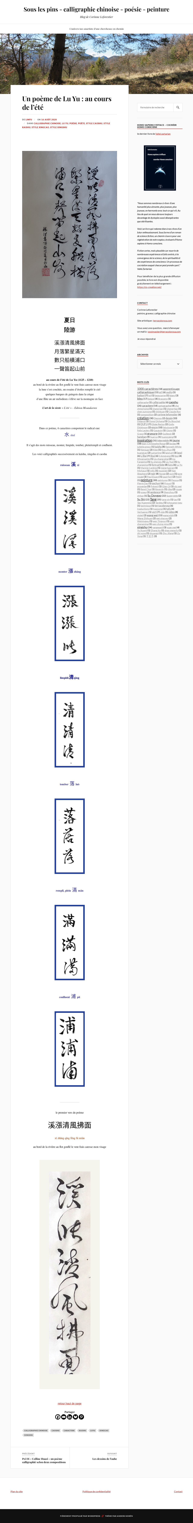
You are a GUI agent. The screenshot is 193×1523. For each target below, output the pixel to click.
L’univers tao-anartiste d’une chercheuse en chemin (97, 28)
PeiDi (179, 476)
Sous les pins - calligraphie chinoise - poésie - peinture (96, 9)
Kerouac (145, 449)
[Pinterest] (81, 1417)
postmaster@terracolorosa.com (164, 331)
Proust (167, 483)
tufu (168, 508)
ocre (171, 473)
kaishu (82, 1430)
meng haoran (167, 467)
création (143, 418)
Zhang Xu (156, 530)
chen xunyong (144, 411)
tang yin (166, 499)
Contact (178, 1491)
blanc (172, 395)
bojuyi (151, 398)
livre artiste (158, 464)
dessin (169, 418)
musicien (163, 470)
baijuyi (141, 395)
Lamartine (156, 452)
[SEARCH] (177, 107)
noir (153, 473)
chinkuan (160, 411)
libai (152, 455)
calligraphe (143, 402)
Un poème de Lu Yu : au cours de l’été (66, 102)
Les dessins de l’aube (104, 1458)
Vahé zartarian (163, 133)
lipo (176, 455)
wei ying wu (162, 518)
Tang (153, 499)
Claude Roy (175, 411)
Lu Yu (179, 464)
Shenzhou (169, 492)
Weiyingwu (143, 521)
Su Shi (141, 499)
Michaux (141, 470)
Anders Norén (125, 1516)
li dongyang (165, 455)
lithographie (143, 458)
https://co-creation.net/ (149, 287)
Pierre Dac (142, 483)
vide (162, 511)
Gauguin (157, 430)
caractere (69, 1430)
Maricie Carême (149, 467)
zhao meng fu (171, 530)
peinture (146, 480)
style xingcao (40, 127)
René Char (146, 489)
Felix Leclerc (143, 430)
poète (81, 123)
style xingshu (58, 127)
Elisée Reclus (158, 424)
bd (149, 395)
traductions (143, 508)
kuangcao (142, 452)
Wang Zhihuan (144, 518)
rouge (179, 489)
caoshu (56, 1430)
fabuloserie (168, 427)
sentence (155, 492)
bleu (140, 398)
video (171, 511)
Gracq (140, 433)
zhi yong (141, 533)
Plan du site (17, 1491)
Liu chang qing (161, 458)
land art (169, 452)
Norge (162, 473)
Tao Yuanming (144, 502)
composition (147, 414)
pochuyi (156, 483)
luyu (92, 1430)
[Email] (63, 1417)
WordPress (94, 1516)
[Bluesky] (75, 1417)
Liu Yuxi (170, 461)
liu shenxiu (156, 461)
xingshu (28, 1435)
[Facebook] (57, 1417)
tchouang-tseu (174, 502)
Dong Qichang (156, 421)
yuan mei (171, 527)
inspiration (144, 440)
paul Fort (167, 476)
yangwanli (157, 527)
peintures (163, 480)
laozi (179, 452)
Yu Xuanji (142, 530)
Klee (155, 449)
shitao (140, 495)
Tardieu (159, 502)
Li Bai (144, 455)
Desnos (158, 418)
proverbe (142, 486)
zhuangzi (154, 533)
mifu (152, 470)
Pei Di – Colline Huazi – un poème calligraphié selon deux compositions (44, 1460)
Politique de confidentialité (96, 1491)
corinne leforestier (167, 414)
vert (154, 511)
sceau (143, 492)
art (160, 392)
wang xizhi (168, 515)
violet (140, 515)
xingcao (104, 1430)
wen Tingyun (159, 521)
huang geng (167, 436)
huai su (154, 436)
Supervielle (172, 495)
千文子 (149, 536)
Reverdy (159, 489)
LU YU (65, 123)
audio (169, 392)
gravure (152, 433)
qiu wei (178, 486)
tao (175, 499)
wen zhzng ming (160, 524)
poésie (73, 123)
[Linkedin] (69, 1417)
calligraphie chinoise (47, 123)
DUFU (144, 424)
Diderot (141, 421)
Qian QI (166, 486)
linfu (29, 119)
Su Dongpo (154, 495)
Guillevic (167, 433)
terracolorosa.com (162, 320)
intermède (163, 440)
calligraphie (158, 402)
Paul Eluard (153, 476)
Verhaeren (142, 511)
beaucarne (160, 395)
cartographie (164, 405)
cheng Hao (172, 408)
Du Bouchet (174, 421)
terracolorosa (162, 505)
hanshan (141, 436)
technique (146, 505)
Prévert (154, 486)
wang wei (152, 515)
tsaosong (158, 508)
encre (154, 427)
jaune (176, 440)
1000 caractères (147, 388)
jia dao (172, 443)
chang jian (158, 408)
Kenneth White (173, 446)
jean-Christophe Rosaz (154, 443)
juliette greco (144, 446)
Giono (169, 430)
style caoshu (94, 123)
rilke (170, 489)
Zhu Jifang (168, 533)
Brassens (163, 398)
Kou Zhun (166, 449)
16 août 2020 (49, 119)
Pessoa (175, 480)
